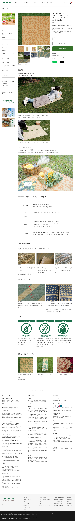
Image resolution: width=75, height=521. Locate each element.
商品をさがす (25, 2)
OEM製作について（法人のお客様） (45, 505)
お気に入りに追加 (62, 43)
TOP (3, 8)
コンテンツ (34, 2)
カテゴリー (16, 2)
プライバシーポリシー (58, 501)
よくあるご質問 (5, 85)
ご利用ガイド (4, 83)
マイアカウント (70, 497)
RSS (68, 505)
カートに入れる (62, 48)
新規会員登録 (69, 499)
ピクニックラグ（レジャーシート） (7, 34)
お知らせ (43, 2)
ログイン (68, 501)
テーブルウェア (5, 44)
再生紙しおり (4, 50)
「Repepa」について (42, 497)
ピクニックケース (26, 503)
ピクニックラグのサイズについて (8, 81)
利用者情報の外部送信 (58, 503)
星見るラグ (7, 8)
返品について (54, 53)
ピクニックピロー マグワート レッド (64, 374)
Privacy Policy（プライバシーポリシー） (9, 518)
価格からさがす (5, 70)
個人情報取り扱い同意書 (58, 505)
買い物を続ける (55, 58)
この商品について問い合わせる (58, 57)
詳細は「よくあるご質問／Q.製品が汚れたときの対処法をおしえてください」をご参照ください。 (51, 234)
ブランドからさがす (6, 62)
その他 (3, 53)
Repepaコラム (50, 2)
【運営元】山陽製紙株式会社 (59, 497)
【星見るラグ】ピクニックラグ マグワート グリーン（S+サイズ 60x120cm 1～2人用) (25, 376)
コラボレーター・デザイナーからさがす (8, 66)
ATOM (71, 505)
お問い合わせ (4, 87)
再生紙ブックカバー (6, 47)
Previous (19, 29)
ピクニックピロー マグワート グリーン (45, 374)
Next (49, 29)
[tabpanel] (8, 19)
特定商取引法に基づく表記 (57, 55)
